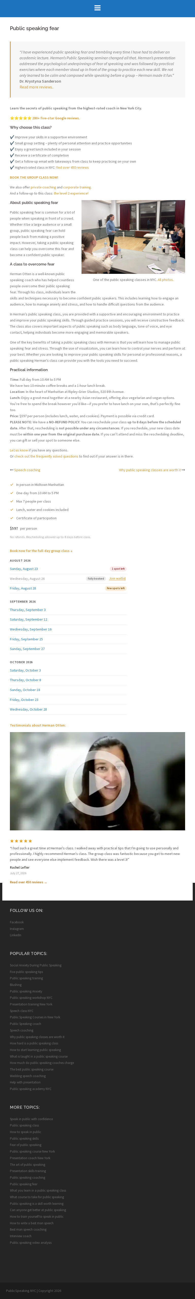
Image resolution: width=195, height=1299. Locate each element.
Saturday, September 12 (28, 619)
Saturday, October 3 (25, 670)
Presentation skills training (28, 1171)
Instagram (17, 929)
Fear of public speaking (25, 1145)
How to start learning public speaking (35, 1050)
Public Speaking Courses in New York (35, 1017)
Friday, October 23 (24, 699)
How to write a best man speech (32, 1223)
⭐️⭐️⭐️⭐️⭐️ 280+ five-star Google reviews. (45, 118)
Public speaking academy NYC (31, 1089)
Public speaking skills (24, 1138)
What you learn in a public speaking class (38, 1190)
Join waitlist (117, 578)
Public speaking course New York (32, 1151)
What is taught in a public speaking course (39, 1056)
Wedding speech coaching (28, 1076)
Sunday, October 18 (25, 689)
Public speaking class (24, 1125)
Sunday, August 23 (24, 568)
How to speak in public (25, 1132)
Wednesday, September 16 (31, 629)
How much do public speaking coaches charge (42, 1063)
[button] (97, 781)
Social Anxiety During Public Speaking (35, 965)
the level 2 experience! (71, 193)
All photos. (166, 279)
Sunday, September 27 (27, 648)
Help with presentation (25, 1082)
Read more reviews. (36, 86)
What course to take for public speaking (37, 1197)
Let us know (19, 450)
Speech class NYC (22, 1011)
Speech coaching (27, 470)
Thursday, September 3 (28, 609)
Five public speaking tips (26, 972)
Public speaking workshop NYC (31, 998)
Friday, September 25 (26, 639)
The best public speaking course (31, 1069)
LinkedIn (15, 935)
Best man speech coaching (28, 1229)
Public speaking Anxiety (26, 991)
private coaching (43, 187)
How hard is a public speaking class (34, 1043)
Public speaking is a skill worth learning (36, 1203)
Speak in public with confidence (31, 1119)
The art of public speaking (27, 1164)
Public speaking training (26, 978)
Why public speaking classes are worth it (150, 470)
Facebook (17, 922)
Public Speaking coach (25, 1024)
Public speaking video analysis (31, 1242)
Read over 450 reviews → (28, 882)
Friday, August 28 (23, 588)
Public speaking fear (23, 1184)
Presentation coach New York (30, 1158)
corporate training (77, 187)
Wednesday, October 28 (28, 709)
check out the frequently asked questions (46, 456)
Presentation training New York (31, 1004)
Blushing (16, 985)
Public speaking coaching (27, 1177)
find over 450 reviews (72, 167)
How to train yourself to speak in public (36, 1216)
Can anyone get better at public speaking (38, 1210)
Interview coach (20, 1236)
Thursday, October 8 (25, 680)
